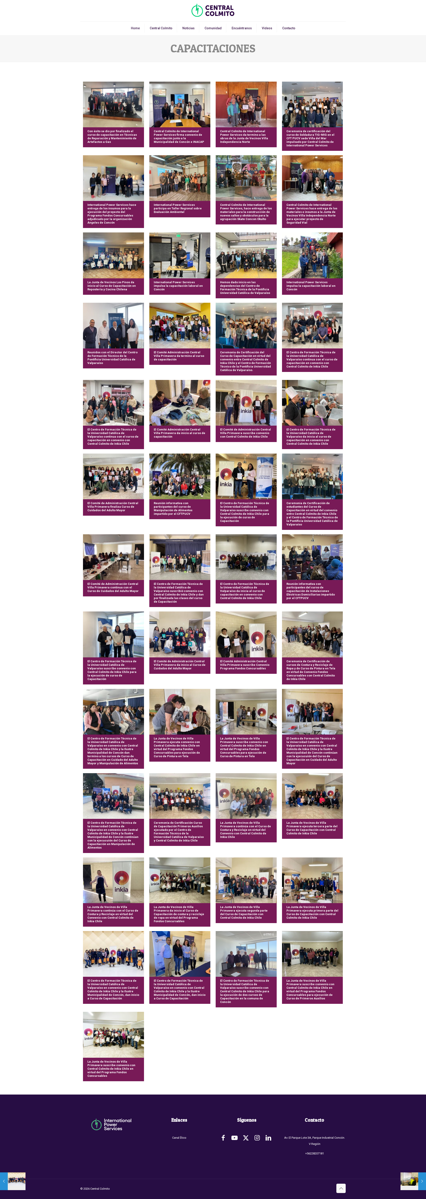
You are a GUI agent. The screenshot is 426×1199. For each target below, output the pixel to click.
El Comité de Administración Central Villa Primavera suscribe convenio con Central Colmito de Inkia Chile (245, 433)
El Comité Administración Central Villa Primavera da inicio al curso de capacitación (179, 433)
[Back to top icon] (341, 1188)
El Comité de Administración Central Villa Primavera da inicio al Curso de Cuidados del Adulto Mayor (179, 665)
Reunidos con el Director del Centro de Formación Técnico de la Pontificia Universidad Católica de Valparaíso (112, 358)
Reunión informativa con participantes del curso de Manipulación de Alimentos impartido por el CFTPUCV (173, 508)
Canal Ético (179, 1137)
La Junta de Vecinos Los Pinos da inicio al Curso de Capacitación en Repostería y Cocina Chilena (111, 286)
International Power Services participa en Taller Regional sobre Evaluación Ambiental (178, 208)
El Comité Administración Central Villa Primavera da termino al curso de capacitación (179, 356)
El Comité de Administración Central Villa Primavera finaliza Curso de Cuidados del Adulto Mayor (112, 506)
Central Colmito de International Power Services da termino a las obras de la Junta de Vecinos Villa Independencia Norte (244, 136)
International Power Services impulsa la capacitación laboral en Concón (178, 286)
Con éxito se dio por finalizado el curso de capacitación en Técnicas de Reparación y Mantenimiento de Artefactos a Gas (112, 136)
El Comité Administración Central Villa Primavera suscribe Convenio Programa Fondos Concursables (244, 665)
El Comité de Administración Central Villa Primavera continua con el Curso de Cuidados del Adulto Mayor (113, 587)
